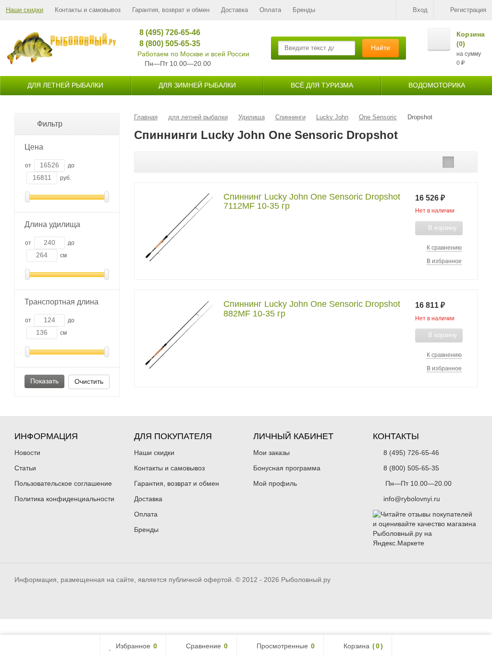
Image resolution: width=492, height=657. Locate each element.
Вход (420, 9)
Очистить (88, 381)
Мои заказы (271, 452)
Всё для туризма (322, 85)
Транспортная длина (61, 302)
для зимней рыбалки (197, 85)
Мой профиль (275, 483)
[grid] (433, 162)
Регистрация (468, 9)
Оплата (270, 9)
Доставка (234, 9)
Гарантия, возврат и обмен (170, 9)
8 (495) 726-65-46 (166, 32)
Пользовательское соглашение (63, 483)
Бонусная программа (286, 468)
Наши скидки (24, 9)
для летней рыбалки (65, 85)
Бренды (304, 9)
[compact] (463, 162)
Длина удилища (52, 224)
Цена (34, 147)
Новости (27, 452)
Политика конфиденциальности (64, 499)
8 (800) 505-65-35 (166, 43)
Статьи (25, 468)
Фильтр (49, 124)
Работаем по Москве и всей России (193, 54)
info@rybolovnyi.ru (411, 499)
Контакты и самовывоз (88, 9)
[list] (448, 162)
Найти (380, 47)
